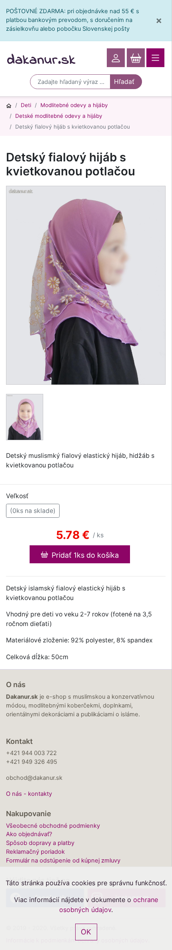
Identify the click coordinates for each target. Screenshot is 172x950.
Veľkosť (17, 496)
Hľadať (124, 81)
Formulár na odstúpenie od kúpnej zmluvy (63, 860)
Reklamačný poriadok (35, 851)
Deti (26, 105)
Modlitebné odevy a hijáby (74, 105)
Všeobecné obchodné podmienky (53, 825)
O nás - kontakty (29, 793)
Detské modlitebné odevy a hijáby (58, 116)
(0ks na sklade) (33, 511)
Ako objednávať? (29, 834)
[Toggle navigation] (155, 57)
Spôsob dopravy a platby (40, 843)
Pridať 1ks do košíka (84, 555)
